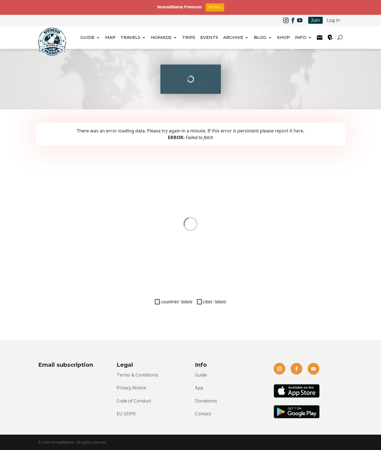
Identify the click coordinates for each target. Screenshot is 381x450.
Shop (283, 37)
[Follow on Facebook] (293, 20)
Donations (206, 401)
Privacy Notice (131, 388)
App (199, 388)
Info (300, 37)
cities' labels (214, 302)
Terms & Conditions (137, 375)
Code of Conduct (134, 401)
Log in (333, 20)
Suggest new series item (330, 37)
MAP (110, 37)
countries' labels (176, 302)
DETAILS (214, 7)
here (298, 131)
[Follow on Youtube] (300, 20)
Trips (188, 37)
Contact (203, 414)
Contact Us (319, 37)
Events (209, 37)
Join (315, 20)
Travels (130, 37)
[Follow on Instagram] (286, 20)
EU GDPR (126, 414)
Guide (87, 37)
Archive (233, 37)
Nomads (161, 37)
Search (340, 37)
